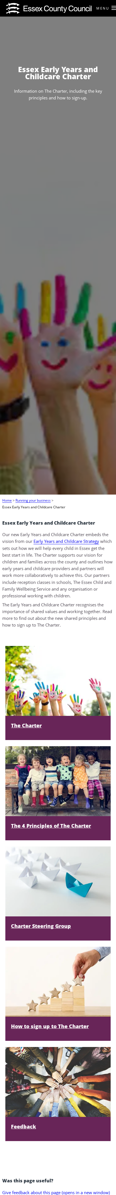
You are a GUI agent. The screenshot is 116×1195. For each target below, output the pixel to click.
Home (7, 500)
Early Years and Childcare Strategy (66, 541)
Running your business (33, 500)
